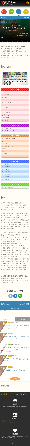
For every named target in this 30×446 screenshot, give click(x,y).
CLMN (11, 12)
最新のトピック (7, 319)
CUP (26, 12)
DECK (18, 12)
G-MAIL (13, 423)
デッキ (11, 394)
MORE (15, 379)
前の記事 (26, 17)
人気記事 (22, 319)
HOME (5, 394)
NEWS (4, 12)
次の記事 (4, 17)
